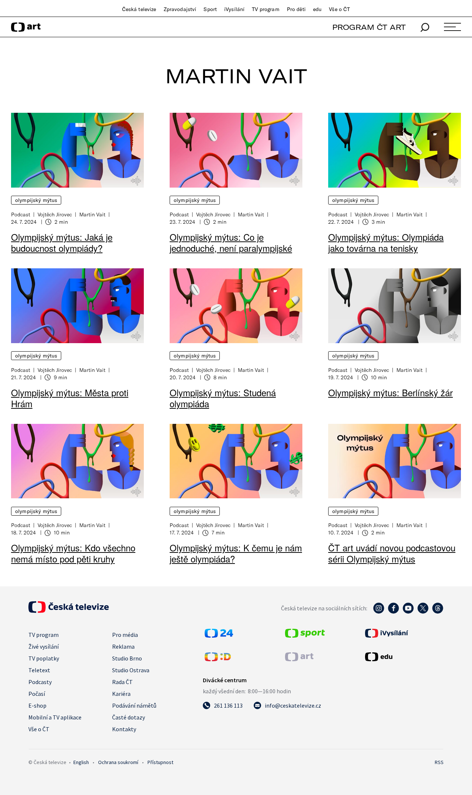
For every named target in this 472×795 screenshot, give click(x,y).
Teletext (39, 670)
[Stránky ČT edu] (403, 656)
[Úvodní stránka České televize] (68, 610)
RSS (439, 762)
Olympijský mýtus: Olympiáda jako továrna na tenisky (386, 242)
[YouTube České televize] (408, 612)
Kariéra (121, 693)
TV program (265, 9)
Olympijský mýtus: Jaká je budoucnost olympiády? (61, 242)
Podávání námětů (134, 705)
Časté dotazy (128, 717)
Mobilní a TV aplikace (54, 717)
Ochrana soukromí (118, 762)
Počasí (36, 693)
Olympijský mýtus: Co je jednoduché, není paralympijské (231, 242)
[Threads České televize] (438, 612)
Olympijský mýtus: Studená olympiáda (223, 398)
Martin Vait (92, 214)
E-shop (37, 705)
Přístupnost (160, 762)
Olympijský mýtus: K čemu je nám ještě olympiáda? (236, 553)
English (81, 762)
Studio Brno (127, 658)
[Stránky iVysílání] (403, 633)
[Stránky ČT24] (219, 635)
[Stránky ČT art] (299, 659)
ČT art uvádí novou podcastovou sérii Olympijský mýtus (391, 553)
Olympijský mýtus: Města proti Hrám (69, 398)
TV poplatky (43, 658)
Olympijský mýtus (36, 200)
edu (317, 9)
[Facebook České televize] (393, 612)
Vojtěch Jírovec (55, 214)
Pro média (125, 634)
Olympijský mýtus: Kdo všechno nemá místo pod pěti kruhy (73, 553)
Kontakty (124, 729)
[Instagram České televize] (379, 612)
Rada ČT (122, 682)
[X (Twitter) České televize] (423, 612)
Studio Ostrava (130, 670)
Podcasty (40, 682)
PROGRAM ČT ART (369, 27)
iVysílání (234, 9)
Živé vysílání (43, 646)
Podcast (20, 214)
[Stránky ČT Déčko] (218, 659)
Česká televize (139, 9)
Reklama (123, 646)
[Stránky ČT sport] (305, 635)
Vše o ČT (339, 9)
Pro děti (296, 9)
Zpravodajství (180, 9)
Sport (210, 9)
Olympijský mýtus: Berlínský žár (390, 392)
